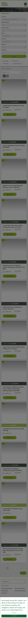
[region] (14, 607)
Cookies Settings (14, 612)
